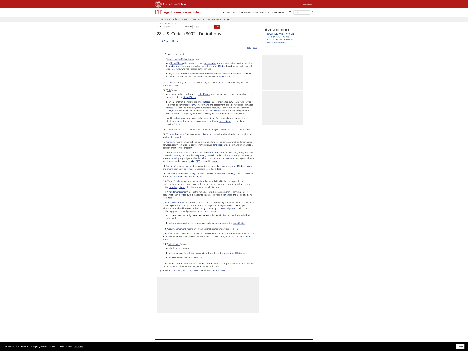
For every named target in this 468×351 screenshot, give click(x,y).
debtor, (231, 158)
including (175, 158)
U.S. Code (165, 19)
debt (208, 129)
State (182, 187)
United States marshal (178, 263)
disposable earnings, (226, 173)
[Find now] (312, 12)
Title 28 (176, 19)
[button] (312, 12)
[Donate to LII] (290, 12)
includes (175, 118)
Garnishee (171, 152)
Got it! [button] (460, 347)
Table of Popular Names (278, 36)
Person (171, 181)
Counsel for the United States (180, 59)
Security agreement (177, 229)
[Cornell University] (158, 4)
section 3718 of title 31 (243, 73)
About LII (226, 12)
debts (202, 76)
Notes (175, 41)
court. (216, 161)
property (202, 155)
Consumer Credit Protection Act (187, 176)
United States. (226, 76)
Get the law (237, 12)
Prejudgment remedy (177, 192)
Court (169, 82)
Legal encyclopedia (268, 12)
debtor (221, 155)
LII (158, 19)
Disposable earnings (176, 134)
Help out (281, 12)
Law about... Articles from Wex (281, 33)
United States (176, 63)
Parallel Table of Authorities (280, 39)
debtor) (210, 152)
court (186, 82)
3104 (190, 161)
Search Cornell (308, 5)
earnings (208, 134)
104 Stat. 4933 (218, 270)
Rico (165, 236)
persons (215, 113)
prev (249, 47)
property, (191, 104)
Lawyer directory (251, 12)
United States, (224, 82)
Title (159, 26)
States (200, 233)
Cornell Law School (174, 4)
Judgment (171, 166)
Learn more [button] (78, 347)
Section (188, 26)
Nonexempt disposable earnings (181, 173)
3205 (198, 161)
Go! (217, 27)
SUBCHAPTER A (214, 19)
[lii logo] (182, 12)
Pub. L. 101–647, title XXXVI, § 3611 (182, 270)
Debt (169, 90)
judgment (189, 166)
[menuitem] (226, 12)
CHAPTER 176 (198, 19)
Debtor (170, 129)
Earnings (171, 142)
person (186, 129)
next (255, 47)
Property (172, 202)
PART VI (185, 19)
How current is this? (276, 42)
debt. (248, 129)
